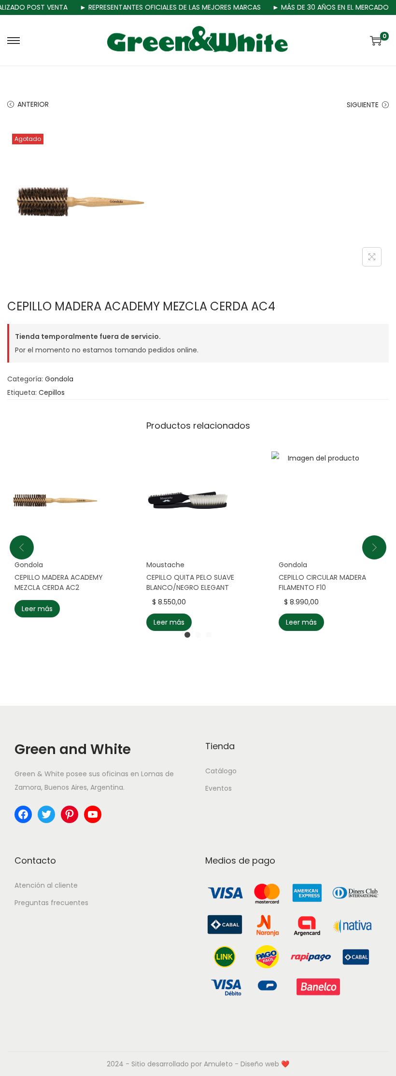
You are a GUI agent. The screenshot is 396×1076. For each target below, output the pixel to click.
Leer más (37, 609)
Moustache (165, 565)
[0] (376, 40)
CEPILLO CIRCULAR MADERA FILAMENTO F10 (322, 582)
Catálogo (221, 771)
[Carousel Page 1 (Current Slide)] (187, 635)
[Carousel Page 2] (198, 635)
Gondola (59, 379)
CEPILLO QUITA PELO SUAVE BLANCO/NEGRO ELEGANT (190, 582)
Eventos (218, 788)
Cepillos (52, 392)
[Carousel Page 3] (209, 635)
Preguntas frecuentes (51, 903)
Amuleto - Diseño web (241, 1064)
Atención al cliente (46, 885)
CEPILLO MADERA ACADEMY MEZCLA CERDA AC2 (58, 582)
